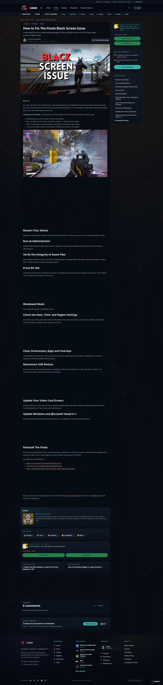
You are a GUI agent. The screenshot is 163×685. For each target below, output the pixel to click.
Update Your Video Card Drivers (126, 112)
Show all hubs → (81, 671)
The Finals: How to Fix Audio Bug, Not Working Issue (44, 466)
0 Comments (52, 41)
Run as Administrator (122, 83)
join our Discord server (73, 496)
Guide (27, 20)
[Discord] (30, 680)
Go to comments (127, 67)
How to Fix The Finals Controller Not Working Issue (43, 463)
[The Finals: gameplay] (65, 153)
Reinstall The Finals (122, 120)
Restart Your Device (122, 80)
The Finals (34, 24)
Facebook (95, 496)
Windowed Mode (121, 94)
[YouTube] (42, 680)
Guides (55, 8)
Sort (95, 605)
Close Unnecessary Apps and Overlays (125, 103)
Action (32, 20)
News (49, 8)
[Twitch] (45, 680)
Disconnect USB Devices (123, 108)
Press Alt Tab (119, 90)
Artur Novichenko (35, 39)
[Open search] (129, 8)
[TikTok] (38, 680)
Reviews (64, 8)
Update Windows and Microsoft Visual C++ (126, 116)
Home (42, 8)
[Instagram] (34, 680)
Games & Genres (86, 8)
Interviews (74, 8)
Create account (90, 624)
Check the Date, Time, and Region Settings (126, 98)
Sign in (103, 624)
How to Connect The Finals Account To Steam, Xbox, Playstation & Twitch (50, 469)
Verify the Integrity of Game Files (126, 87)
